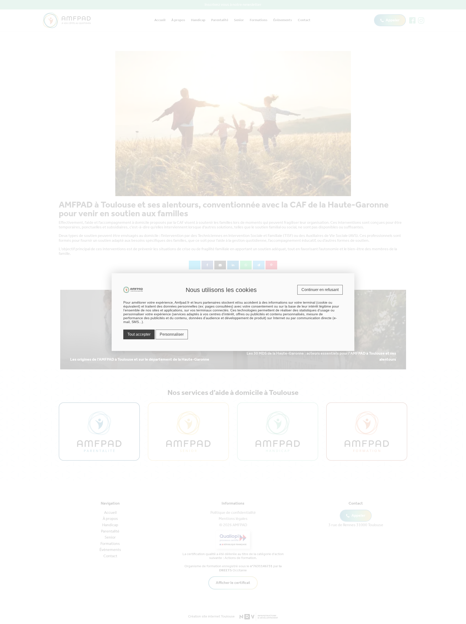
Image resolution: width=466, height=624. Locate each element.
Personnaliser (172, 334)
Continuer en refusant (320, 289)
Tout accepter (138, 334)
